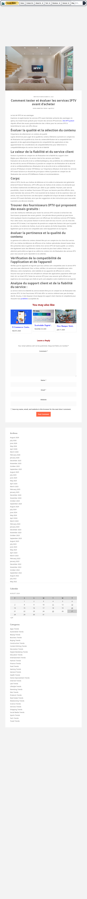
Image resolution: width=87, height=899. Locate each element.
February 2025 (15, 489)
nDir (41, 96)
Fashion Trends (15, 661)
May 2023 (13, 550)
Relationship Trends (17, 701)
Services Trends (15, 707)
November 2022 (15, 567)
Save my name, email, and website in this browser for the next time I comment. (41, 409)
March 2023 (14, 556)
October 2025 (15, 466)
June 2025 (13, 478)
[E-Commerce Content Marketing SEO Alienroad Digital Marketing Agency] (21, 317)
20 (72, 608)
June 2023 (13, 547)
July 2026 (13, 440)
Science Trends (15, 704)
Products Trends (16, 695)
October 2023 (15, 535)
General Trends (15, 672)
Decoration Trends (16, 649)
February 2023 (15, 558)
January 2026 (14, 458)
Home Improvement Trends (20, 678)
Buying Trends (15, 640)
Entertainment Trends (18, 658)
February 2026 (15, 455)
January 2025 (14, 492)
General (64, 3)
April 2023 (13, 553)
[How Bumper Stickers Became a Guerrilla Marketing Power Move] (65, 316)
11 (53, 605)
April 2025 (13, 484)
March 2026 (14, 452)
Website (43, 400)
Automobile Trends (17, 632)
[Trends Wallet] (3, 3)
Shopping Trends (16, 709)
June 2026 (13, 443)
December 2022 (15, 564)
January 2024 (14, 527)
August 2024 (14, 507)
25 (53, 611)
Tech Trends (14, 718)
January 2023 (14, 561)
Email (43, 390)
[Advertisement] (43, 26)
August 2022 (14, 576)
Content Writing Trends (18, 646)
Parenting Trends (16, 689)
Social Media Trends (17, 712)
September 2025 (16, 469)
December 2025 (15, 461)
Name (43, 380)
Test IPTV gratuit (68, 121)
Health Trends (15, 675)
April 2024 (13, 518)
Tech (46, 3)
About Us (38, 3)
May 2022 (13, 582)
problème (24, 299)
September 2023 (16, 538)
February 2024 (15, 524)
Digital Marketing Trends (40, 108)
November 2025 (15, 463)
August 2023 (14, 541)
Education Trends (16, 655)
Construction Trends (17, 643)
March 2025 (14, 486)
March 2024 (14, 521)
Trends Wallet (11, 3)
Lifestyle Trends (15, 686)
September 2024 (16, 504)
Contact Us (29, 3)
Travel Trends (15, 721)
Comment (43, 351)
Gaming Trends (15, 669)
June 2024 (13, 512)
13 (72, 605)
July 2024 (13, 509)
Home (22, 3)
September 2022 (16, 573)
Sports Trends (15, 715)
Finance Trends (15, 663)
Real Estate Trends (16, 698)
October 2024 (15, 501)
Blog (73, 3)
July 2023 (13, 544)
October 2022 (15, 570)
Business (55, 3)
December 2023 (15, 530)
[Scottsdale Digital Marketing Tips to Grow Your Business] (43, 316)
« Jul (11, 618)
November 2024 (15, 498)
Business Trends (16, 638)
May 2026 (13, 446)
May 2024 (13, 515)
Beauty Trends (15, 635)
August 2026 (14, 437)
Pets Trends (14, 692)
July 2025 (13, 475)
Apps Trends (14, 629)
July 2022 (13, 579)
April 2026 (13, 449)
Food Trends (14, 666)
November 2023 (15, 533)
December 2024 (15, 495)
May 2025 (13, 481)
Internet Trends (15, 681)
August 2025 (14, 472)
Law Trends (14, 684)
